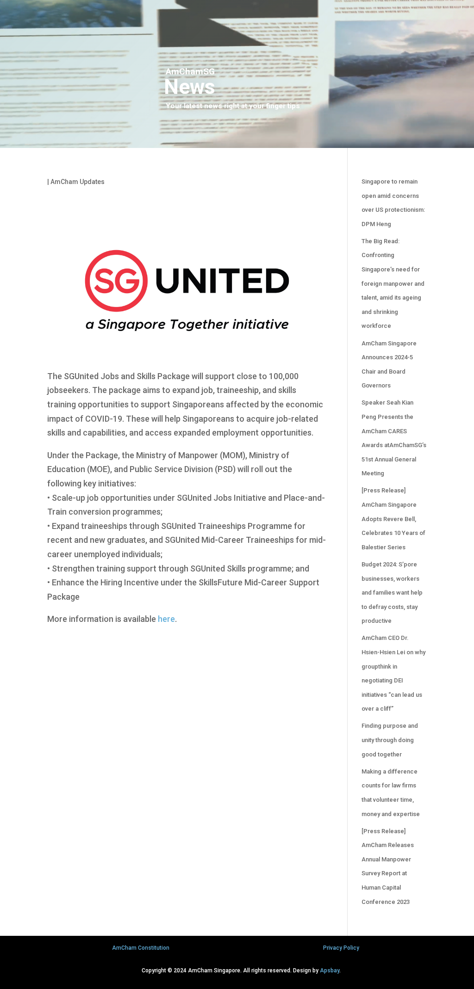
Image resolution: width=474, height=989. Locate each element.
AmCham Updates (77, 181)
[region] (237, 74)
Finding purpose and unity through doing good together (390, 739)
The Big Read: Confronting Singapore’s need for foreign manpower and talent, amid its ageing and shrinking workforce (393, 284)
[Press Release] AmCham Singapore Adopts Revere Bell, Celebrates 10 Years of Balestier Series (393, 518)
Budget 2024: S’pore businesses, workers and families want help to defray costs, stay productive (392, 592)
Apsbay (329, 970)
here (166, 619)
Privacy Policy (341, 948)
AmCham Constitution (140, 948)
